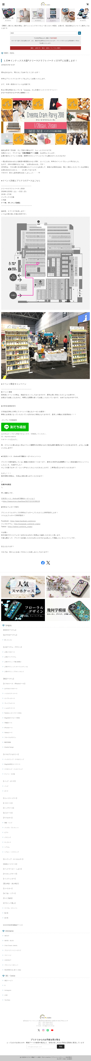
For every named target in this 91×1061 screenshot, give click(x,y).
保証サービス (9, 980)
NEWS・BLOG (9, 940)
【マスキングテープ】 (10, 874)
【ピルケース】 (7, 813)
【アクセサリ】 (7, 818)
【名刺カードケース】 (10, 864)
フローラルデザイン (10, 737)
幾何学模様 (7, 742)
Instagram (8, 990)
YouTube (7, 1000)
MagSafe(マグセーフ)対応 (12, 718)
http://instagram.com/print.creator (27, 524)
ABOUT (7, 936)
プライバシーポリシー (11, 965)
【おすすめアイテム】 (10, 635)
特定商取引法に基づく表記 (13, 970)
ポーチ (6, 791)
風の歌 (6, 913)
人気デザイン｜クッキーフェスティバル (16, 666)
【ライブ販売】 (7, 898)
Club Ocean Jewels (11, 945)
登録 (60, 1046)
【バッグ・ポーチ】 (9, 781)
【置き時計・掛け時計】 (10, 883)
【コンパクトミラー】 (10, 798)
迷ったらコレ (8, 640)
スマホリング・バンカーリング (13, 769)
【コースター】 (7, 888)
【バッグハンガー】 (9, 879)
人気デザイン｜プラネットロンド (14, 671)
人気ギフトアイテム (10, 657)
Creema (27, 90)
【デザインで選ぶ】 (9, 903)
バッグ (6, 786)
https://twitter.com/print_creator (20, 527)
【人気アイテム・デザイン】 (12, 647)
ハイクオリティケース (10, 693)
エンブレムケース (9, 698)
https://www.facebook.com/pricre (23, 521)
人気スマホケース (9, 652)
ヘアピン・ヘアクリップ (11, 852)
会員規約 (69, 1059)
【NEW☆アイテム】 (9, 630)
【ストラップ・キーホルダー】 (13, 859)
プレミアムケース (9, 703)
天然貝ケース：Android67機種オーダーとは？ (18, 498)
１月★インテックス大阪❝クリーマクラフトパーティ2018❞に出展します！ (40, 60)
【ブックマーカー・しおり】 (12, 869)
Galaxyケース (8, 732)
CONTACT (8, 960)
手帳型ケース (8, 723)
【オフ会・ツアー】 (9, 893)
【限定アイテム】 (8, 679)
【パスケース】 (7, 803)
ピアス (6, 832)
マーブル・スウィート (10, 908)
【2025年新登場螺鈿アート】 (12, 925)
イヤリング (7, 837)
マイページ (8, 955)
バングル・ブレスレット (11, 827)
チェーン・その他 (9, 774)
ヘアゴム (7, 847)
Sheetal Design (9, 747)
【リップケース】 (8, 808)
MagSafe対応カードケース (12, 764)
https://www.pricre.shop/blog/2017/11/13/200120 (21, 501)
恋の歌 (6, 918)
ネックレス (7, 842)
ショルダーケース (9, 708)
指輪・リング (8, 823)
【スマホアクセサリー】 (10, 754)
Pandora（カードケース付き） (13, 713)
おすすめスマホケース (10, 688)
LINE (6, 995)
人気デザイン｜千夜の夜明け (12, 662)
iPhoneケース (8, 727)
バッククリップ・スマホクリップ (14, 759)
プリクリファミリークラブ (13, 950)
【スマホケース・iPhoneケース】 (14, 684)
